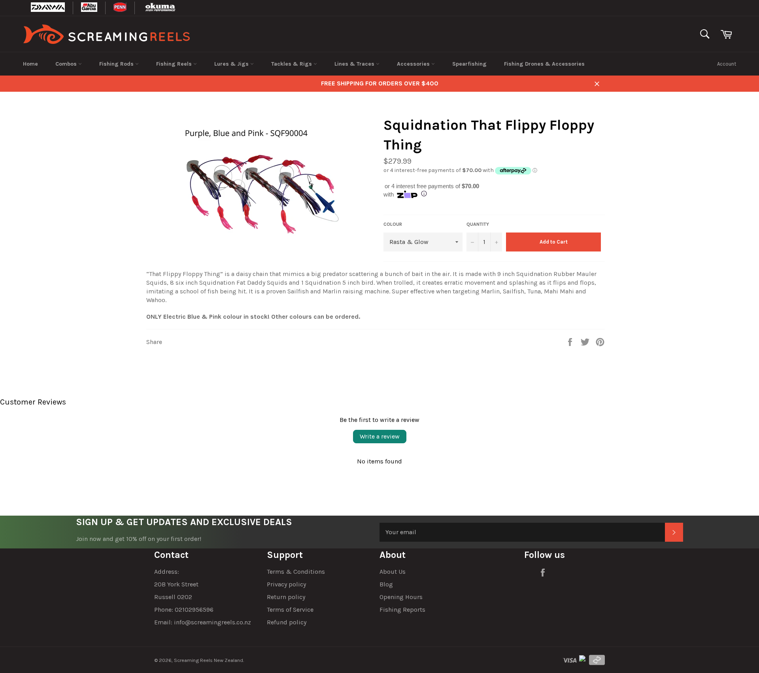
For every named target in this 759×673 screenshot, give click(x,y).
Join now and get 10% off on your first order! (138, 539)
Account (726, 64)
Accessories (414, 63)
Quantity (477, 224)
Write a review (380, 436)
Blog (386, 584)
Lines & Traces (355, 63)
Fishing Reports (402, 609)
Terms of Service (290, 609)
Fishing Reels (174, 63)
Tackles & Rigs (292, 63)
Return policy (286, 597)
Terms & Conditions (296, 571)
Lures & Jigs (232, 63)
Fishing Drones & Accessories (544, 63)
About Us (393, 571)
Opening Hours (401, 597)
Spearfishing (469, 63)
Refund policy (286, 622)
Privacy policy (286, 584)
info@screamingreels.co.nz (212, 622)
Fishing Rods (117, 63)
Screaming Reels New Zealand (208, 660)
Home (30, 63)
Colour (392, 224)
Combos (66, 63)
